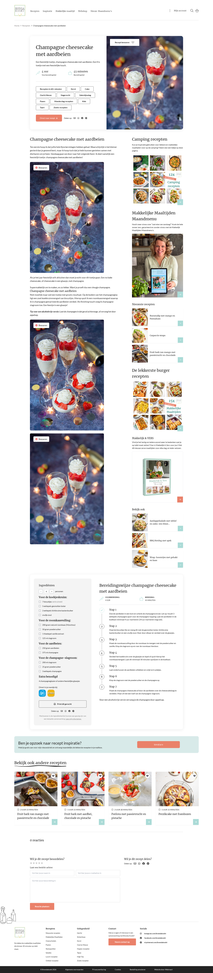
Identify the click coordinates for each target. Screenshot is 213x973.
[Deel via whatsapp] (78, 118)
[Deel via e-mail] (75, 118)
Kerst (79, 941)
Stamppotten (51, 949)
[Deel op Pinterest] (86, 118)
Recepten (34, 11)
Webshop (82, 11)
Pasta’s (48, 945)
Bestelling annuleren (137, 969)
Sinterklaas (81, 937)
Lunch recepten (52, 957)
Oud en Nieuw (82, 945)
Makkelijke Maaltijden (54, 937)
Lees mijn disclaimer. (73, 719)
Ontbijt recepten (52, 961)
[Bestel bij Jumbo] (51, 693)
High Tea (80, 957)
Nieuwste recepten (53, 933)
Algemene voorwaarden (74, 969)
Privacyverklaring (99, 969)
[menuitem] (153, 933)
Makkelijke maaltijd (65, 11)
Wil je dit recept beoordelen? (47, 859)
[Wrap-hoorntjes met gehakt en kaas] (180, 565)
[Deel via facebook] (82, 118)
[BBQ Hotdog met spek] (180, 545)
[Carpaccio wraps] (180, 340)
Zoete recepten (83, 961)
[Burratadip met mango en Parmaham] (180, 323)
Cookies (118, 969)
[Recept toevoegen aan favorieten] (53, 776)
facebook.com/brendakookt (155, 938)
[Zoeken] (191, 10)
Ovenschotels (51, 941)
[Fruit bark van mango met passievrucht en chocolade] (180, 360)
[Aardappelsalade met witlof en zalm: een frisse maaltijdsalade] (180, 528)
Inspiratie (47, 11)
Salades (48, 953)
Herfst (79, 933)
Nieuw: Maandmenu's (101, 11)
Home (16, 25)
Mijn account (180, 10)
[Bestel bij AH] (42, 693)
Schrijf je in (158, 744)
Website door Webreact (163, 969)
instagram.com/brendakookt (155, 933)
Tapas (79, 953)
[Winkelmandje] (197, 10)
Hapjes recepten (83, 949)
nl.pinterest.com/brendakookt (155, 942)
